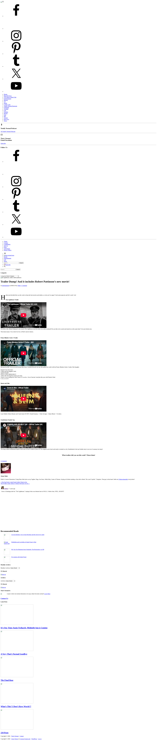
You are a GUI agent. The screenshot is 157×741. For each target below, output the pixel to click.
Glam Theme (14, 739)
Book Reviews (8, 95)
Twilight (6, 109)
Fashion (6, 112)
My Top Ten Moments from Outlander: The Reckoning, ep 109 (27, 549)
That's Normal (15, 736)
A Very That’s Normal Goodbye (14, 654)
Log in (39, 739)
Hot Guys (6, 119)
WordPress (34, 739)
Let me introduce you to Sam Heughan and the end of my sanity (27, 534)
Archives (3, 581)
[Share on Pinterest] (1, 292)
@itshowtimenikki (123, 479)
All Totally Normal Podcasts (8, 131)
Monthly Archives (5, 568)
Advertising (7, 248)
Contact (6, 243)
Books (5, 94)
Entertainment (7, 98)
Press (5, 247)
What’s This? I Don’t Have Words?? (16, 706)
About (5, 241)
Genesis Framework (25, 739)
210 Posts (4, 733)
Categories (3, 276)
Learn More (47, 593)
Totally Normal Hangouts (10, 106)
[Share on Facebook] (1, 288)
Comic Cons (7, 104)
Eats (5, 115)
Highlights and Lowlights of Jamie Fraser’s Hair (23, 542)
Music (5, 103)
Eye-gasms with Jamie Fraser (18, 557)
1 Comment (24, 285)
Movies (6, 100)
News (5, 120)
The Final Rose (7, 680)
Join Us (6, 246)
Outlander (6, 107)
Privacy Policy (7, 250)
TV (5, 101)
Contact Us (4, 598)
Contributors (7, 244)
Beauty (6, 113)
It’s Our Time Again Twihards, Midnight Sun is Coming (24, 628)
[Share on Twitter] (1, 290)
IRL (5, 116)
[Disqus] (78, 506)
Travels (6, 118)
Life (5, 110)
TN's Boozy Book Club (10, 97)
